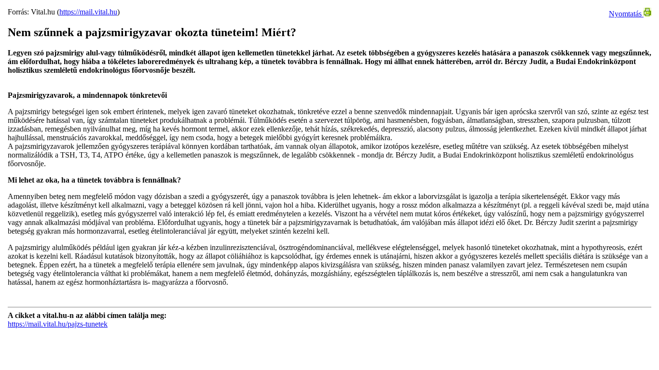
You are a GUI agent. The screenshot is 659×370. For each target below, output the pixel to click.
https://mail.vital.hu (88, 12)
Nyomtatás (626, 14)
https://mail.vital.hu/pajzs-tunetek (58, 324)
